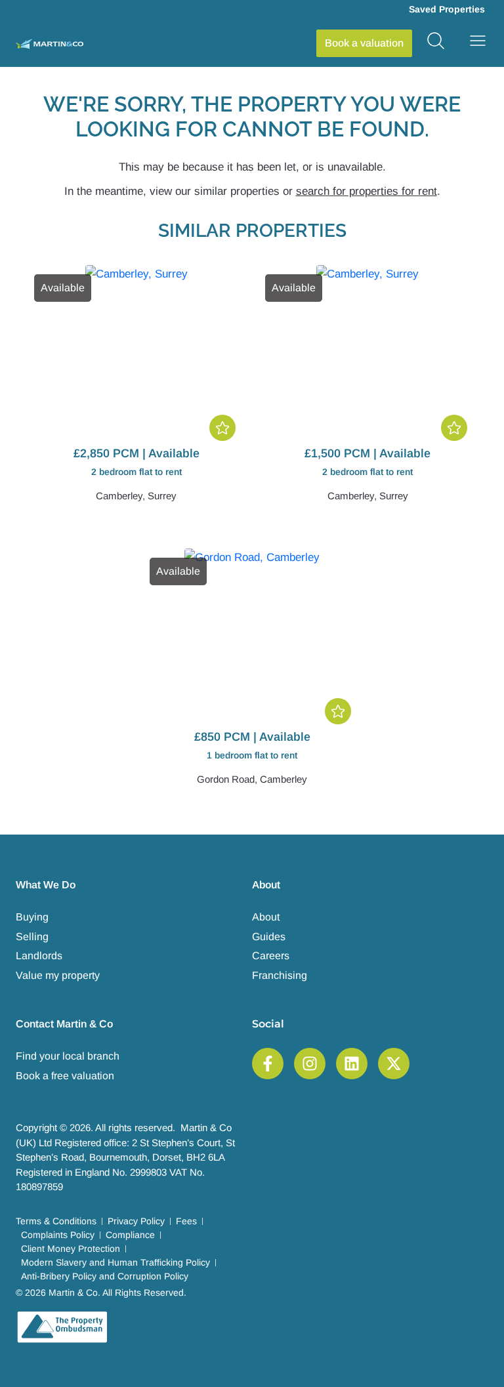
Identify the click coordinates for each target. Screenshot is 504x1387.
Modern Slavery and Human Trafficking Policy (115, 1262)
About (266, 916)
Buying (32, 916)
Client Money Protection (70, 1248)
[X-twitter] (394, 1063)
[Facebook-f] (268, 1063)
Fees (186, 1221)
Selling (32, 936)
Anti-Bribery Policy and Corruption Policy (104, 1276)
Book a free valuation (65, 1075)
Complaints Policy (57, 1235)
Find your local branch (67, 1056)
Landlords (39, 955)
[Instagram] (310, 1063)
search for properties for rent (366, 191)
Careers (270, 955)
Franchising (279, 975)
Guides (268, 936)
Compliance (130, 1235)
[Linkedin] (352, 1063)
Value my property (58, 975)
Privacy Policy (136, 1221)
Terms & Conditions (56, 1221)
